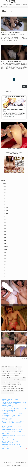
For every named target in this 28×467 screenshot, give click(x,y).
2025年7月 (5, 222)
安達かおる (14, 384)
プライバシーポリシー (11, 462)
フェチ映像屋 (16, 375)
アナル (19, 369)
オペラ (21, 371)
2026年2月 (5, 201)
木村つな (12, 388)
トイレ (14, 373)
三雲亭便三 (19, 379)
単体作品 (3, 382)
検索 (24, 86)
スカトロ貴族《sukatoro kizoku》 (14, 1)
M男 (6, 366)
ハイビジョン (19, 373)
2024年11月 (5, 246)
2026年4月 (5, 195)
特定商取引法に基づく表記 (21, 462)
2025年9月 (5, 216)
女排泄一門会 (4, 384)
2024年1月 (5, 276)
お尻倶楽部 (8, 369)
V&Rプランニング (18, 366)
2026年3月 (5, 198)
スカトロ (9, 373)
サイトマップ (4, 462)
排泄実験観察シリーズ (6, 386)
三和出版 (13, 379)
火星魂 (3, 390)
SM (13, 366)
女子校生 (18, 382)
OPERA (9, 366)
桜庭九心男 (18, 388)
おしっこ (3, 369)
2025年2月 (5, 237)
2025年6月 (5, 225)
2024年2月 (5, 273)
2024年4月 (5, 267)
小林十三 (19, 384)
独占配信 (7, 390)
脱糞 (22, 390)
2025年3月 (5, 234)
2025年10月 (5, 213)
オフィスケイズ (16, 371)
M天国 (3, 366)
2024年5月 (5, 264)
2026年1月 (5, 204)
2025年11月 (5, 210)
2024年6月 (5, 261)
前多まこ (23, 379)
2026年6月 (5, 189)
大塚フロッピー (12, 382)
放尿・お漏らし (14, 386)
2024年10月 (5, 249)
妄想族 (9, 384)
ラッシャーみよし (16, 377)
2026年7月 (5, 186)
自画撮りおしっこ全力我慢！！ (7, 392)
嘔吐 (7, 382)
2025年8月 (5, 219)
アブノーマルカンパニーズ (6, 371)
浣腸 (22, 388)
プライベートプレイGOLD (6, 377)
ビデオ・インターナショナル (7, 375)
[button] (26, 1)
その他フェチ (14, 369)
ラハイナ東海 (23, 377)
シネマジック (4, 373)
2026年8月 (5, 183)
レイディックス (4, 379)
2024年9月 (5, 252)
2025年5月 (5, 228)
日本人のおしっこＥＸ (6, 388)
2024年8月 (5, 255)
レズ (9, 379)
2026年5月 (5, 192)
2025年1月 (5, 240)
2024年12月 (5, 243)
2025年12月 (5, 207)
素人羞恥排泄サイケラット (15, 390)
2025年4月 (5, 231)
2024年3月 (5, 270)
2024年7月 (5, 258)
